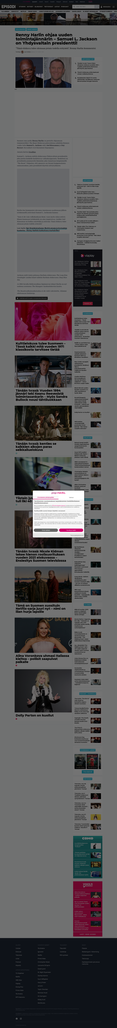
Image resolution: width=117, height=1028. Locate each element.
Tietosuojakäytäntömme (76, 535)
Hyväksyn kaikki (71, 530)
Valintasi (71, 497)
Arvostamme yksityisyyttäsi (45, 497)
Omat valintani (46, 530)
